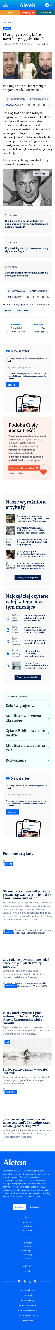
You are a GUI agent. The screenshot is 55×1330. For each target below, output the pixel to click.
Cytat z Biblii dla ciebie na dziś (25, 733)
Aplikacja (27, 1246)
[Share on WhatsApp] (49, 105)
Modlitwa (44, 12)
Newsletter (27, 1243)
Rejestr (10, 12)
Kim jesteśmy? (27, 1300)
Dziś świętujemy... (20, 705)
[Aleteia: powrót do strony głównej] (27, 5)
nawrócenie (22, 310)
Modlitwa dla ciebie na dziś (25, 747)
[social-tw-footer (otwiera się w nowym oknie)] (30, 1281)
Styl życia (7, 22)
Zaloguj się (35, 1207)
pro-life (9, 864)
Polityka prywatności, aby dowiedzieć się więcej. (27, 377)
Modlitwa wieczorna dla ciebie (23, 718)
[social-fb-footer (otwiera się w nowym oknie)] (25, 1281)
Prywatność (27, 1320)
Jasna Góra (11, 985)
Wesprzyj (26, 12)
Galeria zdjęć (40, 173)
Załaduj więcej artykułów (27, 577)
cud (7, 1042)
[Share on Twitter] (39, 105)
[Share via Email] (44, 105)
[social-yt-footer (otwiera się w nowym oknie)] (19, 1281)
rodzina (9, 932)
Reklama (27, 1258)
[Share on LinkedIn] (34, 105)
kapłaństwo (11, 1092)
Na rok (27, 1271)
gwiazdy (9, 310)
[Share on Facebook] (29, 105)
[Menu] (9, 5)
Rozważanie (16, 760)
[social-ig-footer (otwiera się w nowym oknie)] (35, 1281)
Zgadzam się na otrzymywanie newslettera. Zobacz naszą (27, 376)
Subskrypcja (27, 1250)
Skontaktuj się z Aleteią (27, 1315)
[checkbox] (6, 374)
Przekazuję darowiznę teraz (22, 468)
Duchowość (27, 1230)
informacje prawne (27, 1305)
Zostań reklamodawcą (27, 1310)
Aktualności (28, 1222)
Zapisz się (12, 384)
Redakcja (28, 44)
